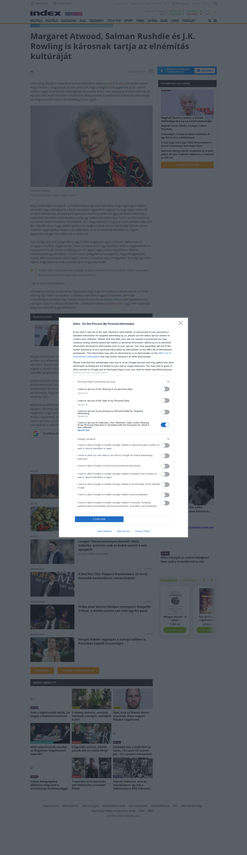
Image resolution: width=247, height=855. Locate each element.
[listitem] (123, 381)
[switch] (165, 389)
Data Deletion (104, 531)
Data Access (123, 531)
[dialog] (123, 427)
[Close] (181, 324)
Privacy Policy (142, 531)
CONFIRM (99, 519)
